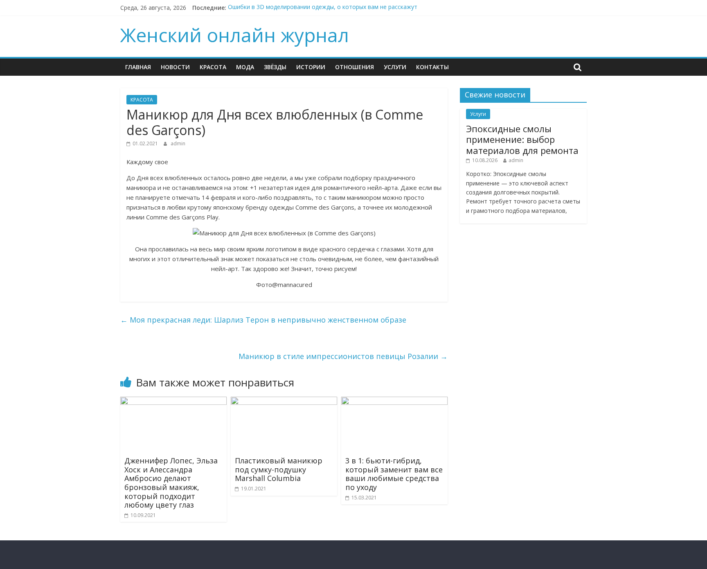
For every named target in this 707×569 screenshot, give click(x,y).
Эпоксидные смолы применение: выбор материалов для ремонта (522, 139)
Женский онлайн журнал (234, 34)
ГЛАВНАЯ (138, 67)
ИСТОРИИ (310, 67)
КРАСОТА (213, 67)
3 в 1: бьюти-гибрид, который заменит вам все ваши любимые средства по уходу (394, 474)
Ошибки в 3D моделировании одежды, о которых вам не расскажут (322, 7)
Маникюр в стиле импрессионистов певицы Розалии (343, 356)
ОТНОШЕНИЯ (354, 67)
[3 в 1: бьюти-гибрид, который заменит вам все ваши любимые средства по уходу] (394, 401)
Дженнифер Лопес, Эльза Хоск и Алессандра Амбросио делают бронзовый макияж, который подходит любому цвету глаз (171, 483)
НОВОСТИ (175, 67)
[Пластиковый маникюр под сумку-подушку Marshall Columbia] (284, 401)
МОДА (245, 67)
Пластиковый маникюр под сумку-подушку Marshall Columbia (278, 469)
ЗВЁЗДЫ (275, 67)
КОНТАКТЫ (432, 67)
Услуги (395, 67)
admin (178, 143)
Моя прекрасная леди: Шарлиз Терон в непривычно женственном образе (263, 320)
